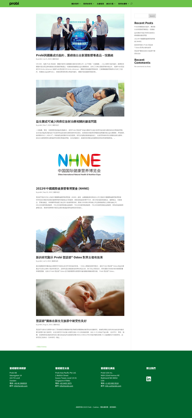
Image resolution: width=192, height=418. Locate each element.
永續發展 (100, 3)
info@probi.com (20, 386)
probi (40, 59)
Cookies (96, 407)
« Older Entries (41, 347)
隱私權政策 (104, 407)
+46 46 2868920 (20, 383)
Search (152, 16)
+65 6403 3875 (66, 383)
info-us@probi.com (113, 386)
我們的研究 (87, 3)
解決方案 (110, 3)
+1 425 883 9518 (112, 383)
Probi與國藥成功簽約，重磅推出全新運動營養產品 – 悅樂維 (74, 55)
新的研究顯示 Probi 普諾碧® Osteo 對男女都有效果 (69, 257)
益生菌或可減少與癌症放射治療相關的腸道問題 (66, 121)
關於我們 (75, 3)
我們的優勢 (122, 3)
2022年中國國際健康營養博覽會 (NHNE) (62, 188)
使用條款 (113, 407)
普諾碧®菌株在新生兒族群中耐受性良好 (61, 321)
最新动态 (56, 59)
